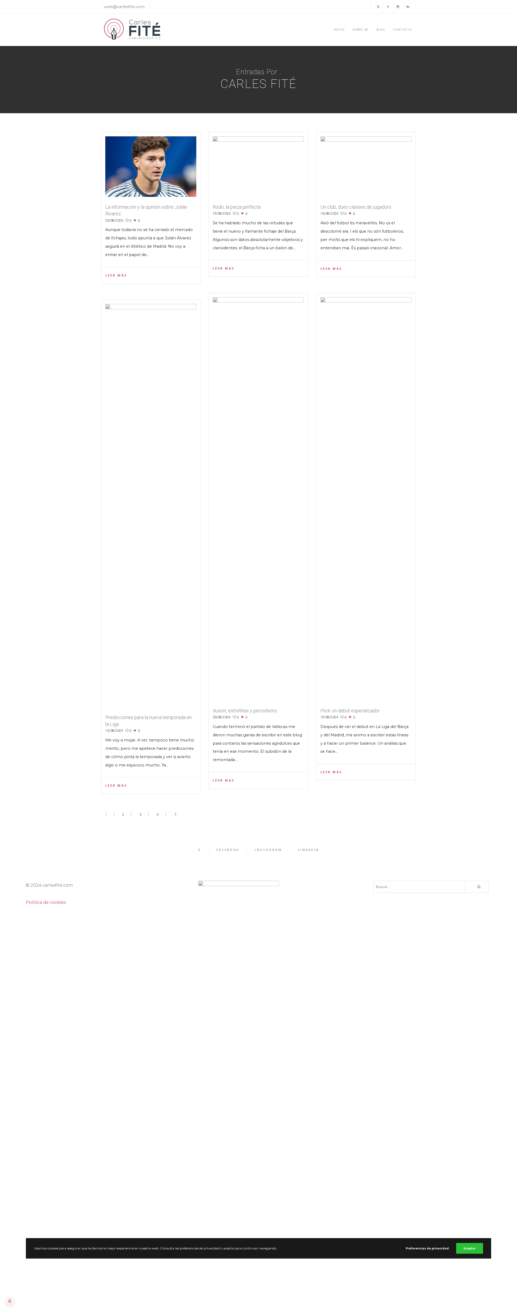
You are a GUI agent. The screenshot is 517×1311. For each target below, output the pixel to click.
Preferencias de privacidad (427, 1248)
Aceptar (469, 1248)
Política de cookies (46, 902)
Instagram (268, 850)
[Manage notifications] (9, 1301)
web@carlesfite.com (124, 6)
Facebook (227, 850)
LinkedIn (308, 850)
